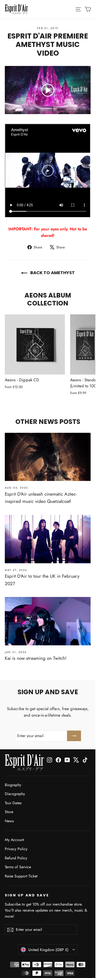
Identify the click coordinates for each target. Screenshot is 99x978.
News (9, 821)
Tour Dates (13, 803)
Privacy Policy (16, 849)
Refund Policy (16, 858)
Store (9, 812)
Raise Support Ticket (21, 876)
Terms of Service (18, 867)
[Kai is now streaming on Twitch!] (48, 621)
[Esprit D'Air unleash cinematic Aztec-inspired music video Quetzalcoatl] (48, 457)
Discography (15, 794)
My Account (14, 839)
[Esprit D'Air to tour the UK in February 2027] (48, 539)
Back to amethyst (52, 273)
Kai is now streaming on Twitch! (36, 658)
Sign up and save (27, 895)
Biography (13, 785)
